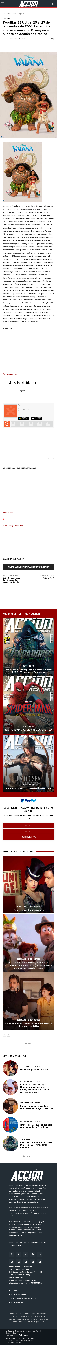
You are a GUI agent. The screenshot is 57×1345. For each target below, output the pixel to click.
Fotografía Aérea (16, 1245)
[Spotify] (39, 1261)
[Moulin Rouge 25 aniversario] (28, 884)
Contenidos (28, 666)
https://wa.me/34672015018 (30, 1283)
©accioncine (8, 513)
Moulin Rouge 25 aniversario (28, 910)
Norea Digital (39, 1242)
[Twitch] (32, 1261)
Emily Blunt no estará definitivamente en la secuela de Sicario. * (12, 580)
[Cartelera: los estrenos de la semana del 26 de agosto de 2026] (28, 1001)
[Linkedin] (39, 1254)
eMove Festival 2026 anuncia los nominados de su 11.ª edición (36, 1126)
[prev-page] (4, 1035)
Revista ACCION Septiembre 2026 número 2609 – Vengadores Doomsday (28, 671)
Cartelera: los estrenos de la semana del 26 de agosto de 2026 (28, 1024)
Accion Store (27, 1242)
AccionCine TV (15, 1242)
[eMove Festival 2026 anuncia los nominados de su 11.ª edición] (10, 1125)
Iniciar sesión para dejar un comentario (29, 567)
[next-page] (8, 1035)
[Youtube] (11, 1261)
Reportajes (12, 13)
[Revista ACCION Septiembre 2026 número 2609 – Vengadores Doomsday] (28, 647)
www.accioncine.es (17, 1235)
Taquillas (21, 13)
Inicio (4, 13)
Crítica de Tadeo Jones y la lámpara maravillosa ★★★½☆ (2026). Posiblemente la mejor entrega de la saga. (28, 965)
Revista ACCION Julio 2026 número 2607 (28, 788)
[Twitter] (25, 1254)
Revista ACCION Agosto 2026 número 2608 (28, 730)
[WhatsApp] (11, 1254)
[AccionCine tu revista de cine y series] (28, 1175)
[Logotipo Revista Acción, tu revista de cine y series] (28, 3)
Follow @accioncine (11, 374)
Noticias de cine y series (28, 906)
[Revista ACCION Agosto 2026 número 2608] (28, 705)
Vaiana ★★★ (48, 578)
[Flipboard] (18, 1261)
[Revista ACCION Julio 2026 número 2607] (28, 763)
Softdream (23, 1335)
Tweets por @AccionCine (13, 526)
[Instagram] (32, 1254)
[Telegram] (25, 1261)
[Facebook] (18, 1254)
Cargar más (27, 1156)
